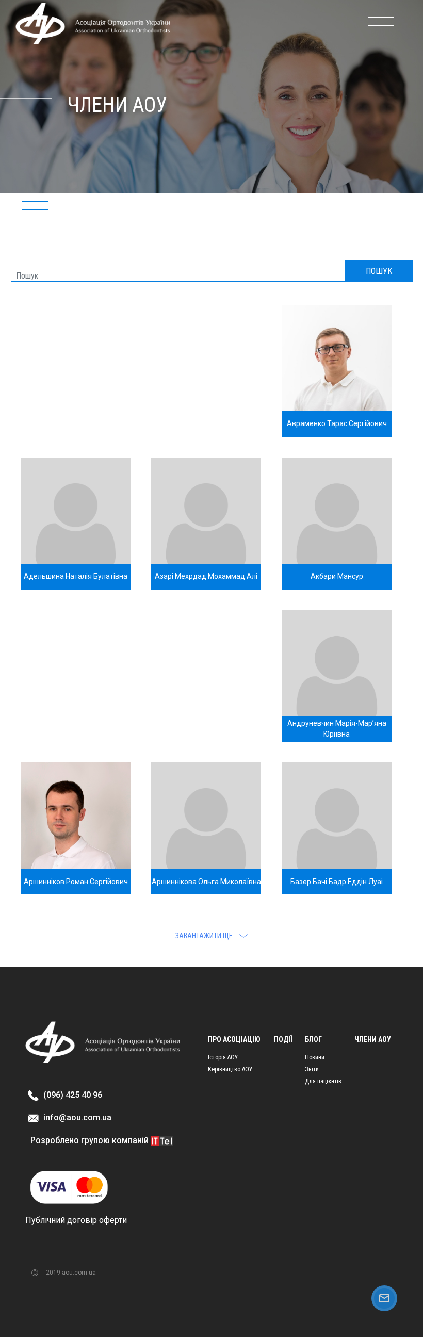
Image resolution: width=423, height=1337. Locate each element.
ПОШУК (379, 271)
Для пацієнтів (323, 1081)
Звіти (312, 1069)
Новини (314, 1057)
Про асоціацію (234, 1039)
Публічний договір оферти (76, 1220)
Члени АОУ (372, 1039)
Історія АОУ (223, 1057)
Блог (313, 1039)
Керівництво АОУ (230, 1069)
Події (283, 1039)
